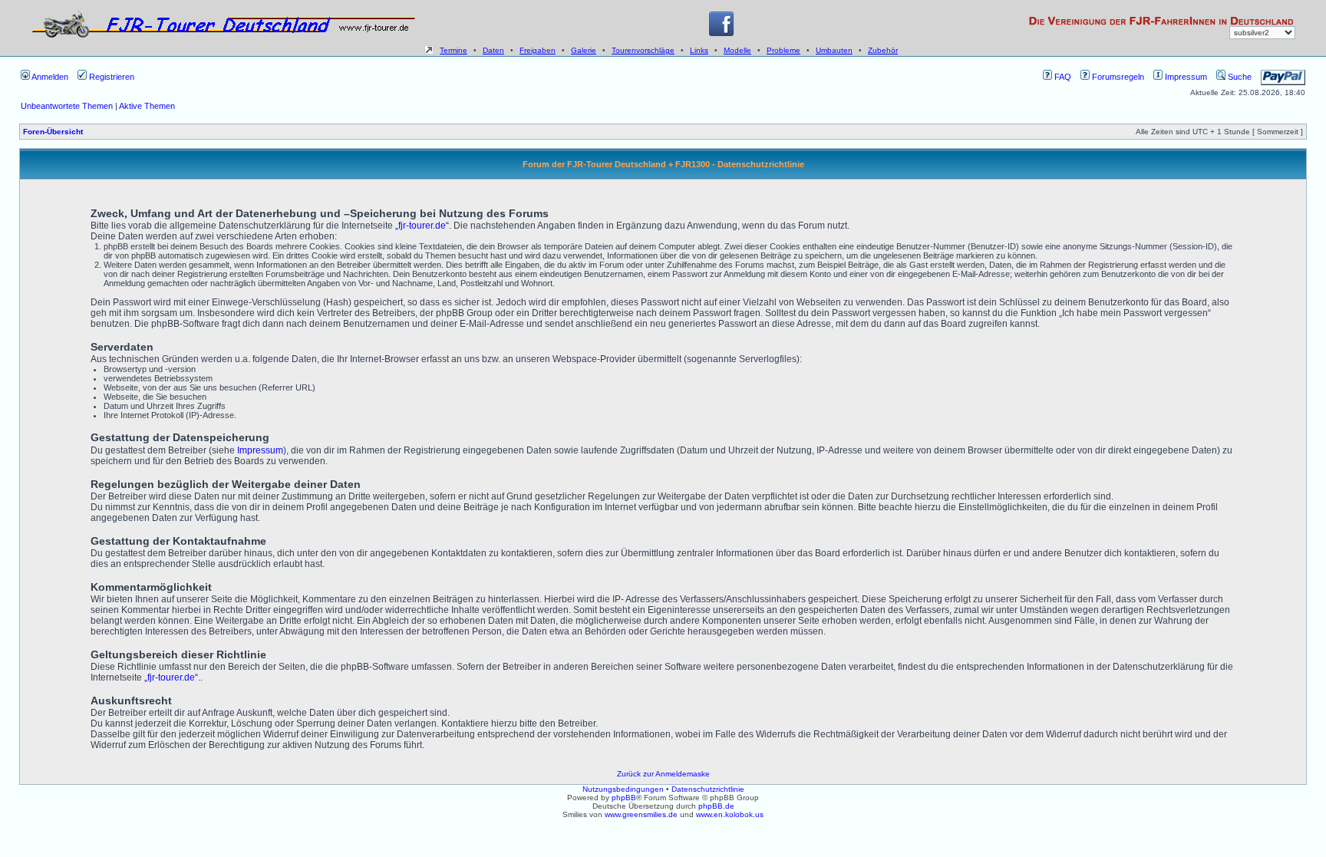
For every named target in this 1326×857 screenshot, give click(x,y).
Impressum (1185, 76)
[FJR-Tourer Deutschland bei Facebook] (721, 33)
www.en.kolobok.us (730, 814)
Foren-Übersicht (53, 131)
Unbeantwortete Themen (67, 105)
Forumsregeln (1117, 76)
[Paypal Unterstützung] (1283, 76)
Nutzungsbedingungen (623, 789)
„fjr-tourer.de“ (422, 225)
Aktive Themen (147, 105)
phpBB (624, 797)
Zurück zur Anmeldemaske (663, 774)
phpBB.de (716, 806)
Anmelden (49, 76)
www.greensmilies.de (641, 814)
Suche (1238, 76)
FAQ (1061, 76)
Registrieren (110, 76)
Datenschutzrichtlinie (707, 789)
